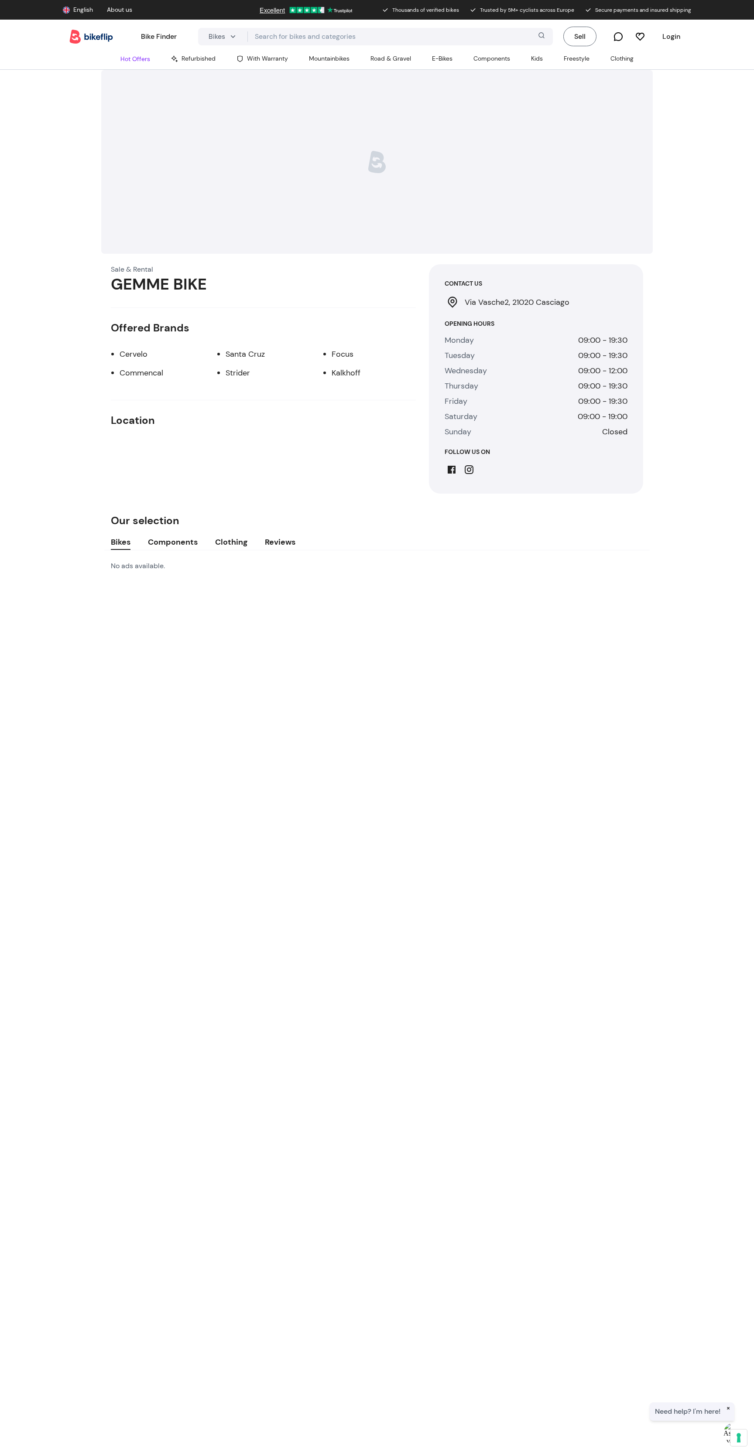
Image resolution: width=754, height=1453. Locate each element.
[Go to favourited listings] (640, 36)
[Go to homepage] (91, 37)
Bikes (120, 542)
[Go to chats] (618, 36)
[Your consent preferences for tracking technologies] (738, 1437)
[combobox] (400, 36)
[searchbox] (400, 36)
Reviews (280, 542)
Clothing (231, 542)
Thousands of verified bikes (425, 10)
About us (119, 10)
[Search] (540, 36)
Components (173, 542)
